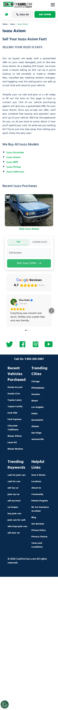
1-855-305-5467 (34, 359)
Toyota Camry (15, 400)
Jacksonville (37, 439)
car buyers (13, 507)
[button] (6, 310)
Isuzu (12, 24)
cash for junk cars (16, 475)
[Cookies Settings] (5, 704)
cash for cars (14, 481)
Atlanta (35, 426)
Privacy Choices (39, 536)
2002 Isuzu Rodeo (29, 229)
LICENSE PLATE (39, 242)
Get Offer (45, 14)
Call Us (24, 14)
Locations (36, 481)
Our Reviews (37, 524)
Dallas (34, 413)
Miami (34, 401)
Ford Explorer (14, 419)
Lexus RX (12, 442)
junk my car (13, 494)
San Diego (36, 433)
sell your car (14, 533)
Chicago (35, 381)
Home (4, 24)
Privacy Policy (38, 530)
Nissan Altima (15, 436)
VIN (18, 242)
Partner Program (39, 500)
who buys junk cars (17, 526)
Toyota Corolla (15, 406)
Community (37, 494)
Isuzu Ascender (15, 153)
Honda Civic (14, 393)
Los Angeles (37, 407)
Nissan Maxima (15, 449)
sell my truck (14, 500)
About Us (36, 488)
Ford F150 (12, 413)
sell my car (13, 488)
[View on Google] (13, 302)
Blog (33, 517)
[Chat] (7, 14)
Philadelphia (37, 388)
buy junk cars (14, 513)
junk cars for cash (16, 520)
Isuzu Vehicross (15, 172)
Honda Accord (15, 387)
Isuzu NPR (12, 162)
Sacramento (37, 420)
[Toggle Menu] (53, 4)
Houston (35, 394)
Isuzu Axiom (13, 157)
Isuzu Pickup (13, 167)
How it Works (38, 475)
